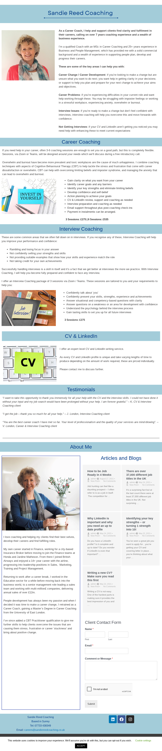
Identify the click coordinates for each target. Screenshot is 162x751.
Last (110, 639)
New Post (95, 481)
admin (93, 479)
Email (89, 645)
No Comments (109, 481)
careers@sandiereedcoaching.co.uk (44, 730)
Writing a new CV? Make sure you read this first (100, 576)
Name (89, 629)
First (87, 639)
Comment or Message (99, 658)
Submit (91, 703)
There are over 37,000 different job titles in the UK (139, 475)
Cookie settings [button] (143, 740)
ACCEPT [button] (81, 746)
